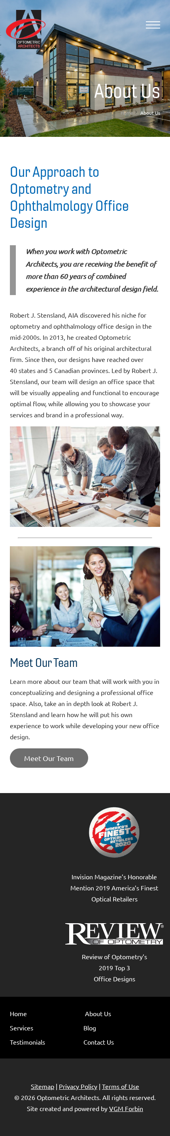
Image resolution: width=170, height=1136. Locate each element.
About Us (98, 1013)
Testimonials (27, 1042)
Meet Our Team (49, 758)
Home (127, 113)
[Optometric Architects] (25, 29)
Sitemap (42, 1086)
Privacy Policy (78, 1086)
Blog (89, 1028)
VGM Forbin (126, 1108)
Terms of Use (120, 1086)
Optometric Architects (68, 1097)
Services (21, 1028)
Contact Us (98, 1042)
